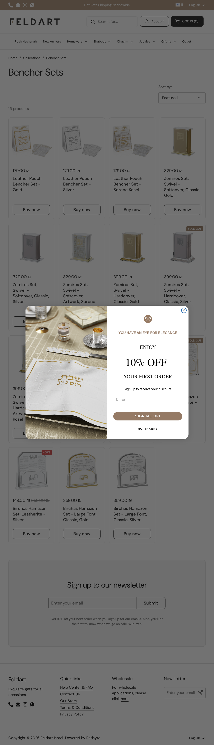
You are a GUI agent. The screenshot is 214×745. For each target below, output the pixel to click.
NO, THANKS (148, 428)
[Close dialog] (183, 310)
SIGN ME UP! (147, 416)
